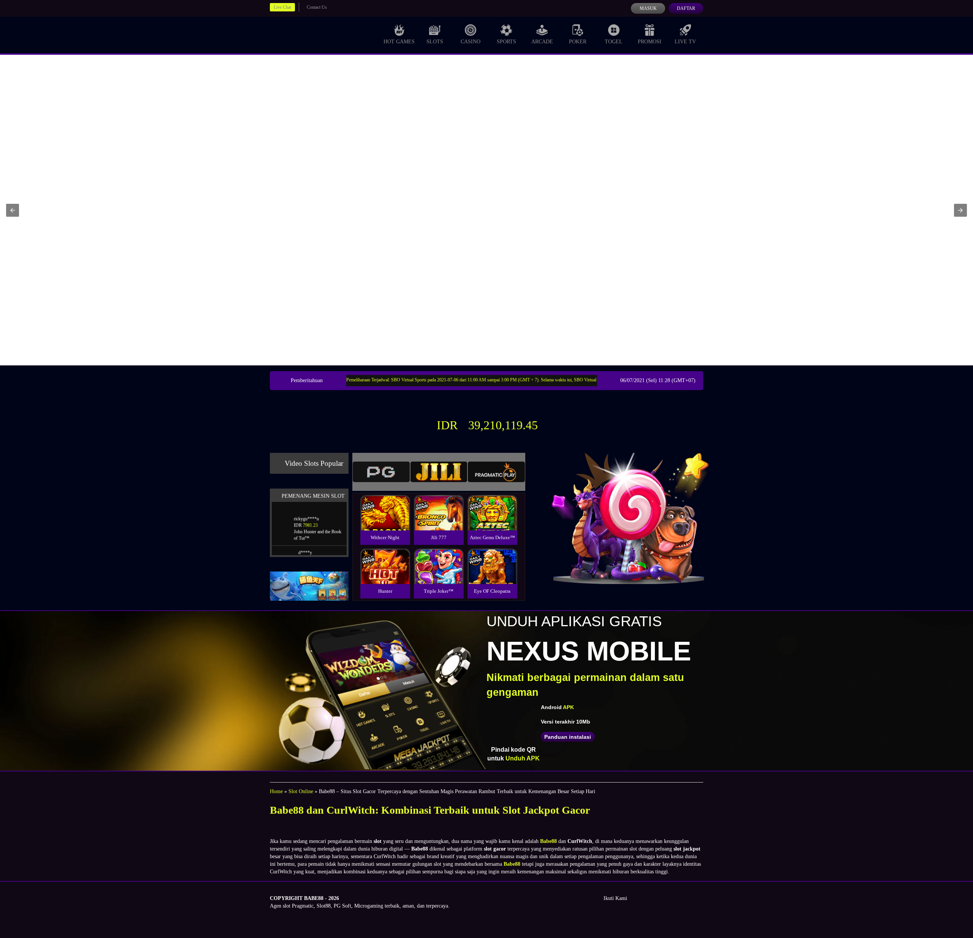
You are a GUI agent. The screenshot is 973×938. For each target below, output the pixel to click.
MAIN (385, 521)
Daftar (686, 8)
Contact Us (317, 7)
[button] (12, 210)
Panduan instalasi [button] (567, 737)
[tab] (381, 472)
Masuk (648, 8)
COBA (385, 503)
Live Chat (282, 7)
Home (276, 791)
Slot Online (300, 791)
